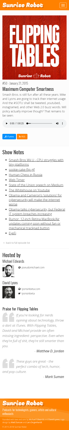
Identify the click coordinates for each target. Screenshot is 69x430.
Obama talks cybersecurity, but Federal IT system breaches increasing (37, 211)
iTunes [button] (10, 136)
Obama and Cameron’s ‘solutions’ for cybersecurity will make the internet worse (35, 199)
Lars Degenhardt (34, 422)
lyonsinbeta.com (30, 289)
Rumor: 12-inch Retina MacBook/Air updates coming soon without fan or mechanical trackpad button (34, 223)
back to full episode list (17, 242)
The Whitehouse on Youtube (29, 190)
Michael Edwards (36, 419)
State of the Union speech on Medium (36, 185)
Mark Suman (54, 376)
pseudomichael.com (32, 267)
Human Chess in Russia (25, 175)
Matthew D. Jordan (50, 351)
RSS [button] (23, 136)
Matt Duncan (16, 422)
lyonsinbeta (28, 293)
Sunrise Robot (22, 5)
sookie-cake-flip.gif (22, 169)
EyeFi (12, 233)
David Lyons (54, 419)
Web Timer (17, 180)
